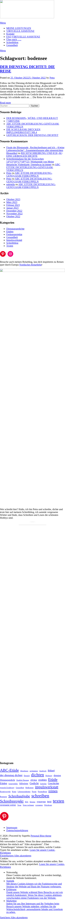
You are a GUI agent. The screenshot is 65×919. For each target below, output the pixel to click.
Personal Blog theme (41, 835)
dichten (37, 774)
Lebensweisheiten (24, 791)
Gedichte (43, 784)
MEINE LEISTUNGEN (18, 28)
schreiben (40, 795)
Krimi (14, 791)
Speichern (5, 917)
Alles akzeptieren (22, 855)
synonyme (41, 801)
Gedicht (34, 783)
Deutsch (27, 776)
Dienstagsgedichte (15, 228)
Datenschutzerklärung (17, 830)
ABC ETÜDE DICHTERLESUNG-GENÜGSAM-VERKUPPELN (33, 167)
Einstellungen (7, 855)
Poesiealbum (42, 791)
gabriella (10, 184)
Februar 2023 (13, 205)
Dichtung (48, 776)
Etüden (9, 231)
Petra (52, 77)
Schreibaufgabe (19, 796)
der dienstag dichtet (11, 775)
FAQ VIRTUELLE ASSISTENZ (23, 36)
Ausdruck (42, 771)
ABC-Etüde (9, 770)
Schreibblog (12, 42)
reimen (53, 791)
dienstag (57, 775)
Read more (5, 102)
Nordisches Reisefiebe (30, 264)
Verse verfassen (28, 805)
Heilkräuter (29, 788)
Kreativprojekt (5, 791)
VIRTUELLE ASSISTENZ (20, 31)
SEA (26, 802)
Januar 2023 (12, 208)
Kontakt (10, 34)
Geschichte (53, 783)
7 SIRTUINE (13, 121)
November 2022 (14, 213)
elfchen (33, 780)
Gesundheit (12, 45)
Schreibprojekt (12, 801)
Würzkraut (48, 805)
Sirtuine (32, 802)
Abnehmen (24, 771)
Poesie (34, 791)
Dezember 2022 (14, 210)
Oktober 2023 (13, 199)
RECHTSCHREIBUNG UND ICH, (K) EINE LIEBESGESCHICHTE (34, 154)
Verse (19, 805)
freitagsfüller (13, 784)
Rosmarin (3, 796)
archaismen (34, 771)
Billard (51, 770)
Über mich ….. (13, 39)
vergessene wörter (8, 805)
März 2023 (11, 202)
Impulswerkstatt (14, 240)
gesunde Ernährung (7, 788)
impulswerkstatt (46, 787)
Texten (9, 245)
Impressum (11, 827)
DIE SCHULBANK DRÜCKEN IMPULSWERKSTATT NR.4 (23, 131)
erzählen (42, 780)
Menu (3, 22)
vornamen (39, 805)
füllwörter (23, 783)
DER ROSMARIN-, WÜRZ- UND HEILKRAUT (32, 118)
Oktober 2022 (13, 216)
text (49, 801)
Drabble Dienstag (22, 780)
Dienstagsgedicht (7, 780)
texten (58, 800)
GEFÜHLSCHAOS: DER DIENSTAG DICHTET (32, 135)
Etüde (52, 779)
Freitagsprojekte (14, 234)
